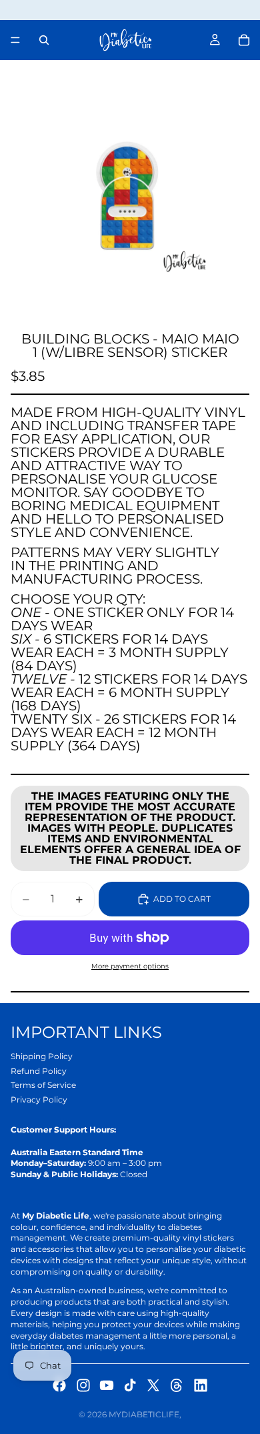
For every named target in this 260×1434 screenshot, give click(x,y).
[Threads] (177, 1385)
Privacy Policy (39, 1100)
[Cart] (244, 40)
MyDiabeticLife (144, 1414)
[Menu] (15, 40)
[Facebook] (59, 1385)
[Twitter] (153, 1385)
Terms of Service (43, 1085)
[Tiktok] (130, 1385)
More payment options (130, 966)
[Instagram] (83, 1385)
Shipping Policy (42, 1056)
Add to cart (182, 899)
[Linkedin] (201, 1385)
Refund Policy (39, 1071)
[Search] (44, 40)
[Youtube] (107, 1385)
